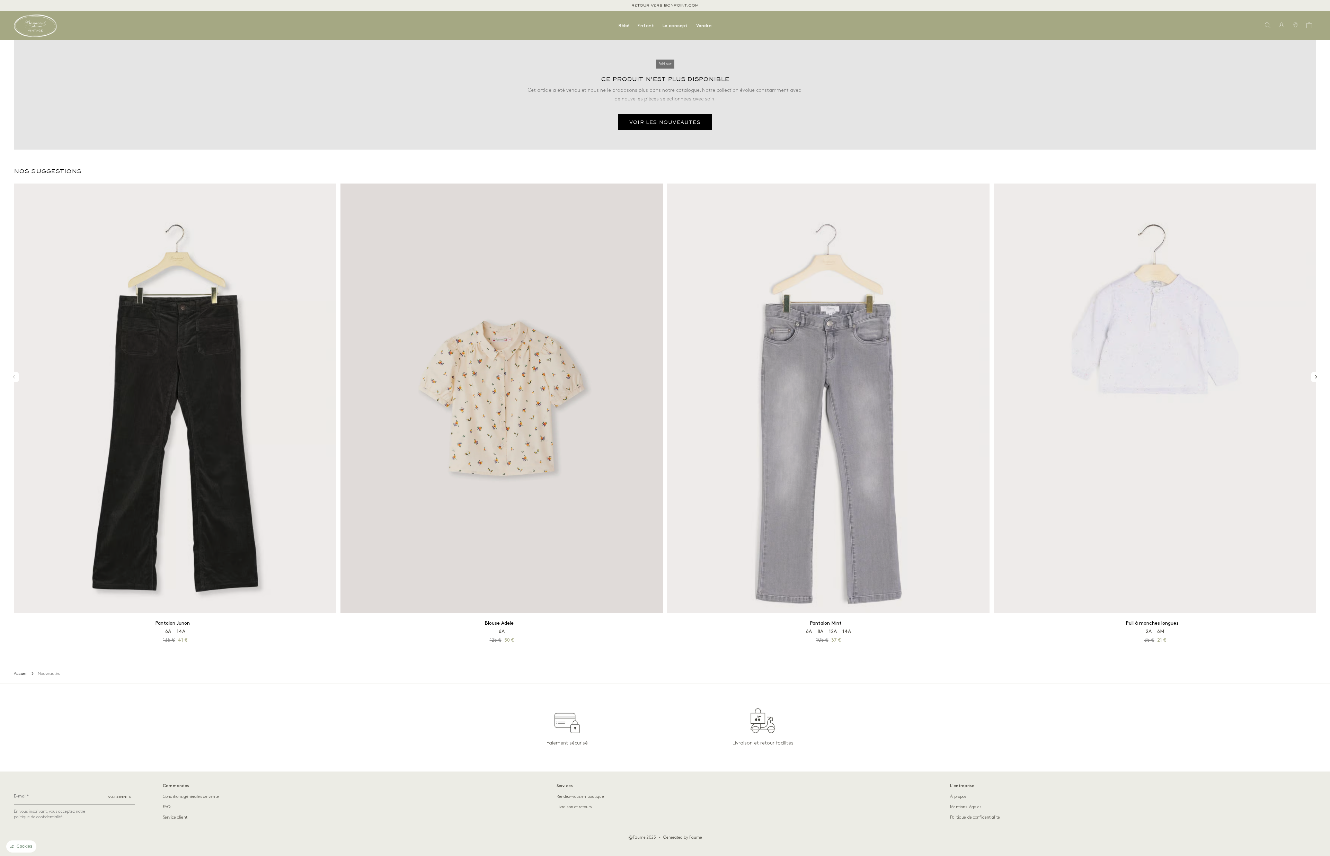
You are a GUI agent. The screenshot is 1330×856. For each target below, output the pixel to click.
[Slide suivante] (1316, 377)
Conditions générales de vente (191, 797)
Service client (175, 817)
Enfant (646, 26)
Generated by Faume (682, 837)
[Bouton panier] (1309, 25)
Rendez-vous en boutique (580, 797)
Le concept (675, 26)
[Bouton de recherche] (1268, 25)
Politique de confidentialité (975, 817)
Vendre (703, 26)
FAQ (166, 807)
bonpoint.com (681, 5)
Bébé (624, 26)
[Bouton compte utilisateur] (1281, 25)
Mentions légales (965, 807)
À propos (958, 797)
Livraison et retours (574, 807)
